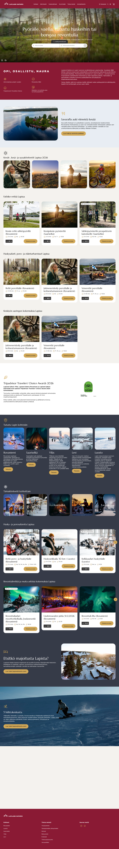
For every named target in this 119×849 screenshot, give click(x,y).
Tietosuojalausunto (47, 839)
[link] (85, 45)
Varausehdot (45, 842)
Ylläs (4, 834)
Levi (4, 837)
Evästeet (44, 837)
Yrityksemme (45, 825)
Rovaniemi (6, 825)
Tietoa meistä (46, 822)
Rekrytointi (45, 834)
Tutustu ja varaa (30, 241)
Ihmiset (44, 831)
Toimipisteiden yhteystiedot (50, 828)
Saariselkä (6, 831)
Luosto (5, 828)
